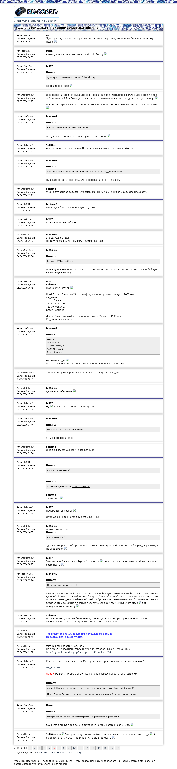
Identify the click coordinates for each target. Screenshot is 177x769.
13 (92, 747)
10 (74, 747)
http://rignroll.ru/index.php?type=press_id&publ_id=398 (78, 652)
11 (80, 747)
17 (117, 747)
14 (99, 747)
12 (86, 747)
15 (105, 747)
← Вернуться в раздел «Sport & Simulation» (35, 20)
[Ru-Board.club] (36, 16)
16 (111, 747)
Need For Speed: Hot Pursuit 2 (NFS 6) (59, 752)
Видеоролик (53, 667)
